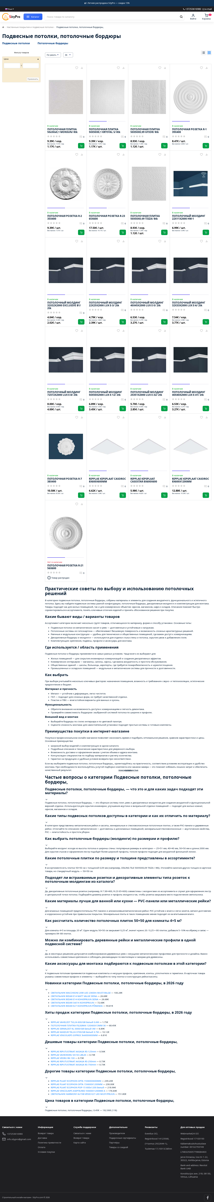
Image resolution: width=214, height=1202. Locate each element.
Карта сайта (80, 1142)
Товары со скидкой (118, 1147)
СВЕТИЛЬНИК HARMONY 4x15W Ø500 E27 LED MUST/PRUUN (83, 1093)
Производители (117, 1133)
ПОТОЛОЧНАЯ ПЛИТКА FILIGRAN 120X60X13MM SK (78, 1025)
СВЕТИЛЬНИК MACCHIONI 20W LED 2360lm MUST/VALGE (81, 992)
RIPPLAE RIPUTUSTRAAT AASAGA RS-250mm (73, 1061)
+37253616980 (193, 9)
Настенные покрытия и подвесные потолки (30, 27)
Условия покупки (46, 1152)
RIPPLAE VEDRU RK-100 (63, 1058)
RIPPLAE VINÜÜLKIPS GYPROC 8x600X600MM (74, 1035)
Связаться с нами (82, 1133)
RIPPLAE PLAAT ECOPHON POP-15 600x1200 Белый (77, 1087)
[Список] (203, 52)
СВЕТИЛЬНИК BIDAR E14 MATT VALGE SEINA (74, 996)
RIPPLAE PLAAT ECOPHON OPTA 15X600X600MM (76, 1080)
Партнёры (114, 1142)
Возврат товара (46, 1133)
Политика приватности (49, 1142)
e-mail (208, 9)
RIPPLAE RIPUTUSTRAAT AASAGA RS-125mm (73, 1051)
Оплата (41, 1147)
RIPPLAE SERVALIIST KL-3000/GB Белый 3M (73, 1028)
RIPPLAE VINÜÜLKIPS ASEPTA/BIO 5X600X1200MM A (78, 1090)
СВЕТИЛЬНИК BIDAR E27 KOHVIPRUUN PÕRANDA (77, 1005)
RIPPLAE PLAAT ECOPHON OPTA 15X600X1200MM (76, 1084)
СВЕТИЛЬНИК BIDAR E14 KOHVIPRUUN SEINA (74, 999)
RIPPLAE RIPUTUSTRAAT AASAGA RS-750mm (73, 1064)
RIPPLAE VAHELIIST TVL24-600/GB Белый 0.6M (75, 1022)
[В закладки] (76, 68)
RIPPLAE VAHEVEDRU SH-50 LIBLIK (68, 1054)
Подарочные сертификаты (122, 1138)
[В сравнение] (81, 68)
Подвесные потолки (16, 43)
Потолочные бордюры (53, 43)
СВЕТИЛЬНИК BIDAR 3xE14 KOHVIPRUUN (72, 1002)
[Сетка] (209, 52)
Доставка (42, 1138)
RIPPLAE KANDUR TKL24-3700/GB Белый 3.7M (75, 1032)
